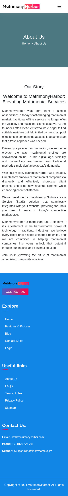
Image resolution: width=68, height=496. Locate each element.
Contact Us (15, 291)
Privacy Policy (14, 400)
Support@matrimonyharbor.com (33, 450)
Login (8, 348)
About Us (11, 378)
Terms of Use (13, 393)
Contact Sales (14, 340)
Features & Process (17, 326)
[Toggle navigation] (59, 6)
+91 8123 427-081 (22, 443)
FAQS (9, 386)
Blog (8, 333)
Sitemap (10, 407)
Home (26, 43)
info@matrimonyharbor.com (27, 436)
